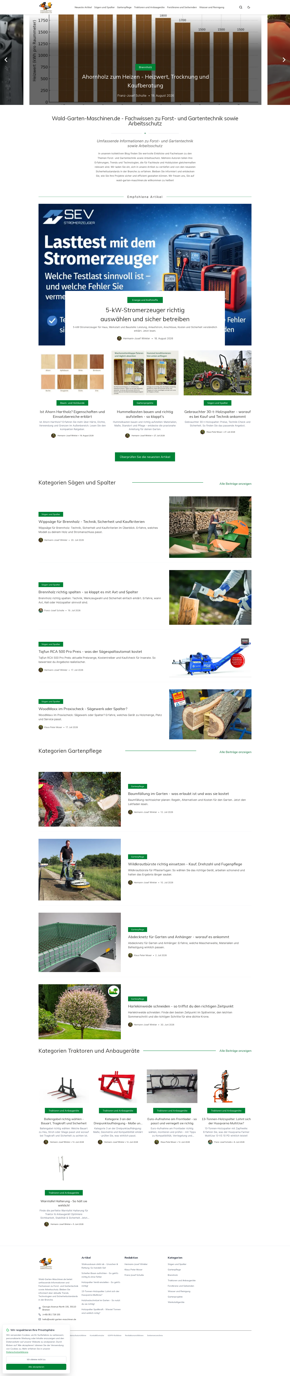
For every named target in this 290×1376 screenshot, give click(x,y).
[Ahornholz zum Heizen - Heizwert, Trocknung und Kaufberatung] (145, 59)
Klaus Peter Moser (133, 1269)
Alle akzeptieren (36, 1366)
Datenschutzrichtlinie (77, 1335)
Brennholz (145, 67)
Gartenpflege (124, 7)
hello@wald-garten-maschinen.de (59, 1319)
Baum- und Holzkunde (72, 402)
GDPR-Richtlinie (114, 1335)
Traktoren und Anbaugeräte (149, 7)
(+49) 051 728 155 (51, 1314)
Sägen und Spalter (104, 7)
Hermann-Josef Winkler (136, 1264)
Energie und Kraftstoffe (145, 299)
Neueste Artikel (83, 7)
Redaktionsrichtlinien (134, 1335)
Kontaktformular (97, 1335)
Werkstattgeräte (176, 1302)
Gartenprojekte (145, 402)
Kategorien (175, 1257)
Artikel (86, 1257)
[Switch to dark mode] (248, 7)
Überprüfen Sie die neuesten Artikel (145, 457)
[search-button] (240, 7)
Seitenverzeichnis (155, 1335)
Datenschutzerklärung (17, 1352)
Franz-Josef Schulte (134, 1275)
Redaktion (131, 1257)
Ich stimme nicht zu (36, 1359)
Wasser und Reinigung (211, 7)
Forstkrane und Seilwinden (182, 7)
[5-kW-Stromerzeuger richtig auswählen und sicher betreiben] (145, 274)
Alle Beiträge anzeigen (235, 483)
